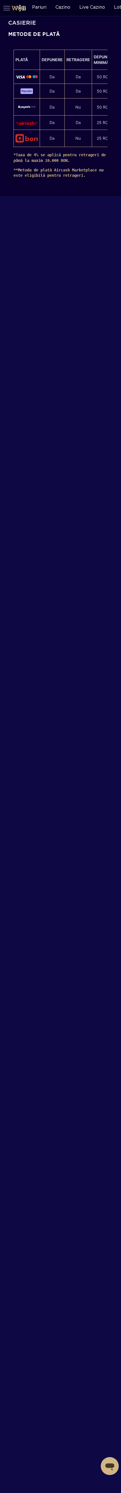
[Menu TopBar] (6, 8)
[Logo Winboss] (19, 8)
